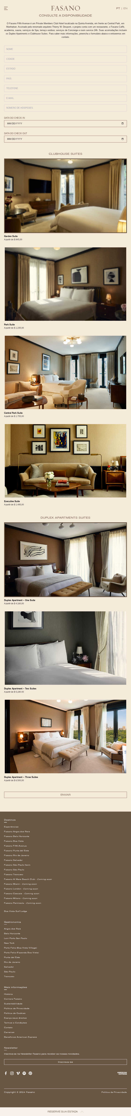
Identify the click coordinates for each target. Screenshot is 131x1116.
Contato (8, 1027)
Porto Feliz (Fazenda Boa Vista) (21, 953)
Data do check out (15, 133)
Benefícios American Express (20, 1037)
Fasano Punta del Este (16, 851)
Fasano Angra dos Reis (17, 832)
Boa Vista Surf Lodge (15, 911)
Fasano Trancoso (13, 874)
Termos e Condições (15, 1023)
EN (125, 8)
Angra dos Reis (12, 929)
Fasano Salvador (13, 860)
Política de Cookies (15, 1013)
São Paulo (9, 972)
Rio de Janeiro (12, 962)
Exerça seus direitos (15, 1018)
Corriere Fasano (13, 999)
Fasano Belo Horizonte (16, 836)
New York (9, 943)
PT (118, 8)
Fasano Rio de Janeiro (16, 855)
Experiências (11, 827)
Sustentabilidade (13, 1004)
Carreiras (9, 1032)
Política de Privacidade (17, 1008)
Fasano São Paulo (14, 870)
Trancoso (9, 976)
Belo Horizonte (12, 934)
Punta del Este (12, 957)
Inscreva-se (65, 1062)
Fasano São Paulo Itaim (17, 865)
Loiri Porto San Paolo (15, 938)
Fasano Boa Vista (14, 841)
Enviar (66, 795)
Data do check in (14, 118)
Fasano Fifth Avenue (15, 846)
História (8, 994)
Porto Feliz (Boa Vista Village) (20, 948)
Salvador (9, 967)
